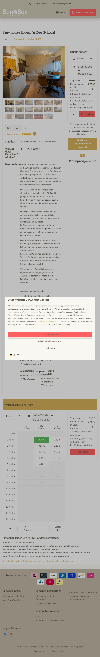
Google (57, 321)
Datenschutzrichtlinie (45, 321)
